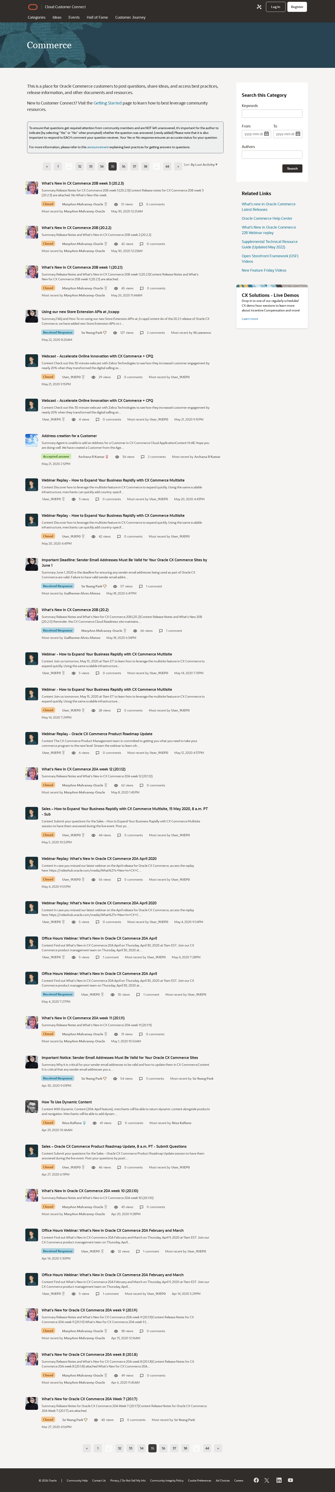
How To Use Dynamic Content (67, 1101)
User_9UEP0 (71, 377)
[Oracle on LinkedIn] (279, 1480)
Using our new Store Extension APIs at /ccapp (80, 311)
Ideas (57, 17)
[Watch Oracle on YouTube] (290, 1480)
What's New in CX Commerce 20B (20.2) (75, 609)
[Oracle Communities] (259, 7)
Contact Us (99, 1480)
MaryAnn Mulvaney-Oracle (82, 204)
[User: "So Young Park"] (31, 316)
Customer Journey (130, 17)
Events (74, 17)
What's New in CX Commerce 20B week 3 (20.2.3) (83, 183)
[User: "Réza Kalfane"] (31, 1106)
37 (134, 166)
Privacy (114, 1480)
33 (90, 166)
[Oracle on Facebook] (256, 1480)
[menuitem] (276, 7)
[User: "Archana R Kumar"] (31, 440)
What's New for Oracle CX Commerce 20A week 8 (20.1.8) (90, 1354)
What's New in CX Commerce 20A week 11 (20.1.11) (83, 1017)
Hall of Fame (97, 17)
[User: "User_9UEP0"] (31, 360)
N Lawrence (202, 332)
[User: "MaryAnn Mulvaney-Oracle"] (31, 187)
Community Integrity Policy (166, 1480)
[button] (204, 164)
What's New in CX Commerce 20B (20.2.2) (76, 227)
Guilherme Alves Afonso (82, 593)
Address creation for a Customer (69, 435)
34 (101, 166)
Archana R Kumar (91, 456)
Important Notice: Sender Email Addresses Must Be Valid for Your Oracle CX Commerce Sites (120, 1057)
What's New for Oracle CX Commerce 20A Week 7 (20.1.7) (89, 1398)
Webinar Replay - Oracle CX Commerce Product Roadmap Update (97, 733)
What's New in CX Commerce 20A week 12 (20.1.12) (84, 769)
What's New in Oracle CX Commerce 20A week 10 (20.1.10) (90, 1190)
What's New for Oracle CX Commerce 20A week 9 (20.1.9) (89, 1310)
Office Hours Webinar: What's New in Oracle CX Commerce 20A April (99, 938)
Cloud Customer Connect (65, 6)
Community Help (77, 1480)
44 (167, 166)
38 (145, 166)
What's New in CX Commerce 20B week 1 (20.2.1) (82, 267)
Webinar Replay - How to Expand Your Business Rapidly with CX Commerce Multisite (113, 480)
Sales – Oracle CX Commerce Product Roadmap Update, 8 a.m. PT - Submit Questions (114, 1146)
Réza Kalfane (72, 1123)
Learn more (250, 318)
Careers (238, 1480)
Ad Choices (223, 1480)
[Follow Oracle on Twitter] (267, 1480)
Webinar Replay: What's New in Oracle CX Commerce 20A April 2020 (99, 858)
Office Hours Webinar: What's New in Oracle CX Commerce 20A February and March (113, 1230)
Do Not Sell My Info (134, 1480)
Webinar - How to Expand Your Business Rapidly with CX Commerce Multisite (107, 654)
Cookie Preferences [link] (199, 1480)
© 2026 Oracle (48, 1480)
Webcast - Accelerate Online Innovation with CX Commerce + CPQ (97, 356)
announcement (98, 147)
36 (123, 166)
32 (79, 166)
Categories (36, 17)
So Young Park (91, 332)
